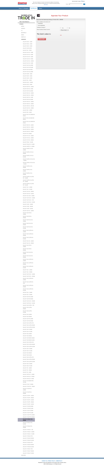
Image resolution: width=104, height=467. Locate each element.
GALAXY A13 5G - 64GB (28, 58)
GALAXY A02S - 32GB (27, 43)
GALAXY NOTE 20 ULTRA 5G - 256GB (28, 181)
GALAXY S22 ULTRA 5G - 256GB (28, 286)
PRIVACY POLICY (51, 460)
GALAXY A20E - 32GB (27, 73)
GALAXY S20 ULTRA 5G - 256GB (28, 234)
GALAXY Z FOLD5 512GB (28, 440)
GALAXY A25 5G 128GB (28, 90)
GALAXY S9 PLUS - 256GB (28, 376)
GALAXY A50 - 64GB (27, 112)
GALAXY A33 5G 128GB (28, 99)
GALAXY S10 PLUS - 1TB (28, 200)
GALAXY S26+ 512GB (27, 365)
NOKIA (22, 34)
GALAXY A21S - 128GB (28, 82)
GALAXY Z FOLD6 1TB (27, 442)
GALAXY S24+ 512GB (27, 331)
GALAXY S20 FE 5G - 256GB (27, 217)
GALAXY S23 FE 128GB (28, 296)
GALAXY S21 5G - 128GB (28, 241)
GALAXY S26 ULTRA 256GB (29, 359)
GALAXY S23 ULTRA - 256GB (27, 308)
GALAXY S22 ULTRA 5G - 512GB (28, 289)
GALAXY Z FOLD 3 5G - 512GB (28, 423)
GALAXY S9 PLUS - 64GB (28, 378)
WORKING (40, 23)
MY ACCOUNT (75, 1)
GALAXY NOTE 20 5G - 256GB (28, 174)
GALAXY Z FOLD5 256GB (28, 438)
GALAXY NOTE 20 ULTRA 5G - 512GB (28, 184)
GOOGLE (23, 28)
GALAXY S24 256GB (27, 316)
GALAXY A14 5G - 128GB (28, 61)
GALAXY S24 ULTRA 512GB (29, 327)
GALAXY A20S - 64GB (27, 78)
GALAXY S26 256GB (27, 352)
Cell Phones (34, 8)
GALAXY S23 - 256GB (27, 294)
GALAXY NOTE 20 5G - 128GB (28, 170)
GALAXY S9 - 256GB (27, 370)
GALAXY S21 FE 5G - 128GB (27, 246)
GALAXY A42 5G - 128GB (28, 108)
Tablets (40, 8)
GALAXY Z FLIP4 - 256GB (28, 397)
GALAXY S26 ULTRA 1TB (28, 357)
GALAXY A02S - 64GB (27, 46)
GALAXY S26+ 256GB (27, 363)
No (69, 28)
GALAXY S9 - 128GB (27, 368)
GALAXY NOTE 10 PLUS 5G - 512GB (29, 163)
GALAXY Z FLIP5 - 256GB (28, 402)
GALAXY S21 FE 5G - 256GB (27, 249)
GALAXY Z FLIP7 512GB (28, 412)
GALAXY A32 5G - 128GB (28, 95)
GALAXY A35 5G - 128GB (28, 101)
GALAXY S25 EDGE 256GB (28, 338)
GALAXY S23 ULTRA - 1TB (28, 305)
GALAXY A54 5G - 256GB (28, 131)
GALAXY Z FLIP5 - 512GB (28, 404)
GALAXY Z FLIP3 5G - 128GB (27, 389)
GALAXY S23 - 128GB (27, 292)
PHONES (21, 24)
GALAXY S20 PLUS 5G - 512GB (28, 227)
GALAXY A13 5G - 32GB (28, 56)
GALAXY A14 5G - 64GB (28, 63)
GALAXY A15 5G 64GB (27, 69)
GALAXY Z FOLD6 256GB (28, 444)
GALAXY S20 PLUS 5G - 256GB (28, 224)
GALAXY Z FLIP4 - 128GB (28, 395)
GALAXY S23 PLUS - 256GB (29, 301)
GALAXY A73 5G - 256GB (28, 140)
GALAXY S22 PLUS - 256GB (29, 276)
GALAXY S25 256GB (27, 335)
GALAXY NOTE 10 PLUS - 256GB (28, 153)
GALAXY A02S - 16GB (27, 41)
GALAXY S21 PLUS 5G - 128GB (28, 253)
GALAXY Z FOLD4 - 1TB (28, 429)
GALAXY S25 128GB (27, 333)
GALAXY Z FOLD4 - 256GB (28, 431)
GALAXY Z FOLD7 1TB (27, 448)
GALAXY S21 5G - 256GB (28, 243)
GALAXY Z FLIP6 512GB (28, 408)
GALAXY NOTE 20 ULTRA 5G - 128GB (28, 177)
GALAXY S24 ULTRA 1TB (28, 323)
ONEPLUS (23, 37)
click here (46, 4)
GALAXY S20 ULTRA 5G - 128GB (28, 231)
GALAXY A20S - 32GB (27, 75)
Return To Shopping (23, 8)
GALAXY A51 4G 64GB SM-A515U (28, 118)
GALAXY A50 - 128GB (27, 110)
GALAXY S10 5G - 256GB (28, 191)
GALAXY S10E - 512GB (28, 208)
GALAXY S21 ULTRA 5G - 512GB (28, 267)
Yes (63, 28)
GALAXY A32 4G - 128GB (28, 93)
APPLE (22, 26)
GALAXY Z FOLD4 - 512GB (28, 433)
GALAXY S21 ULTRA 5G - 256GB (28, 263)
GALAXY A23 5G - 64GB (28, 88)
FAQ (79, 1)
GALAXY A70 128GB (27, 133)
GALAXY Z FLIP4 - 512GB (28, 399)
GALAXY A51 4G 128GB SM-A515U (29, 115)
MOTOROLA (23, 32)
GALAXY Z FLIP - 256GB (28, 384)
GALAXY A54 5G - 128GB (28, 129)
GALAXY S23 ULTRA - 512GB (27, 311)
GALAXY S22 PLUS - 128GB (29, 274)
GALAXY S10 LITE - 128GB (28, 195)
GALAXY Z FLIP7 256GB (28, 410)
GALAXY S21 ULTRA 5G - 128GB (28, 260)
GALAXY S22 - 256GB (27, 272)
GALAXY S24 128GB (27, 314)
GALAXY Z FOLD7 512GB (28, 453)
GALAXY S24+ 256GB (27, 329)
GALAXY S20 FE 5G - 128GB (27, 213)
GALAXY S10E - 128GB (28, 204)
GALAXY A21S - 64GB (27, 84)
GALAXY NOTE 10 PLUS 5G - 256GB (29, 160)
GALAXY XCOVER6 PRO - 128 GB (28, 381)
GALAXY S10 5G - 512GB (28, 193)
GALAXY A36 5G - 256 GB (28, 105)
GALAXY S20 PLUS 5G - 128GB (28, 220)
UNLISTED (23, 455)
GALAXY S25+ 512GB (27, 350)
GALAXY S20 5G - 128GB (28, 210)
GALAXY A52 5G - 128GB (28, 125)
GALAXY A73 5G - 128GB (28, 137)
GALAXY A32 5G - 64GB (28, 97)
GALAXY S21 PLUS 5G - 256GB (28, 256)
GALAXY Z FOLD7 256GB (28, 451)
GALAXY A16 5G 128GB (28, 71)
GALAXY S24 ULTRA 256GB (29, 325)
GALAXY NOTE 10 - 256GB (28, 146)
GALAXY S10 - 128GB (27, 187)
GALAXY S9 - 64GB (27, 372)
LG (21, 30)
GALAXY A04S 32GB (27, 48)
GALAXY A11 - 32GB (27, 50)
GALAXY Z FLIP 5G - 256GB (29, 386)
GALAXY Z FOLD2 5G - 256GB (28, 427)
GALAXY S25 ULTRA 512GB (29, 346)
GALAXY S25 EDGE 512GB (28, 340)
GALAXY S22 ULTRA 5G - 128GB (28, 279)
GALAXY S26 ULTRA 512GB (29, 361)
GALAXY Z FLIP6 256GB (28, 406)
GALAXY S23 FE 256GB (28, 298)
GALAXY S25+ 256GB (27, 348)
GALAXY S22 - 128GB (27, 269)
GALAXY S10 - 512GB (27, 189)
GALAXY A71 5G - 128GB (28, 135)
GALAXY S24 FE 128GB (28, 318)
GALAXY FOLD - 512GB (28, 142)
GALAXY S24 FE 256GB (28, 320)
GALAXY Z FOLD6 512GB (28, 446)
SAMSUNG (23, 39)
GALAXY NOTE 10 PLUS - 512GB (28, 156)
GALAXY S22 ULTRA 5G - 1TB (28, 282)
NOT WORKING (41, 25)
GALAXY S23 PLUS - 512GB (29, 303)
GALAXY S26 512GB (27, 355)
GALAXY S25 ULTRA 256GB (29, 344)
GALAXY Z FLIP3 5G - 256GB (27, 393)
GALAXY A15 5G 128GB (28, 65)
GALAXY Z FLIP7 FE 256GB (28, 417)
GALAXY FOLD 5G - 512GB (28, 144)
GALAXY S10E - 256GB (28, 206)
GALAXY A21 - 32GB (27, 80)
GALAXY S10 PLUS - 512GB (29, 202)
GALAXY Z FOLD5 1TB (27, 436)
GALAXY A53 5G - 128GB (28, 127)
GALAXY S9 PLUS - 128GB (28, 374)
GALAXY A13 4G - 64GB (28, 54)
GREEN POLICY (59, 460)
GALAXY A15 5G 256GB (28, 67)
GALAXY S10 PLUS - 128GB (29, 197)
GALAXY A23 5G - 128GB (28, 86)
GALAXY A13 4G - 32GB (28, 52)
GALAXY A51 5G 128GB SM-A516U (29, 122)
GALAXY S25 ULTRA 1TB (28, 342)
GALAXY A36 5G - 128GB (28, 103)
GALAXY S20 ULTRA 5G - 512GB (28, 238)
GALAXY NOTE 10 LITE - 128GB (28, 149)
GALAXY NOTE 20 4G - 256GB (28, 167)
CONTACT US (44, 460)
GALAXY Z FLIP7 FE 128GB (28, 414)
